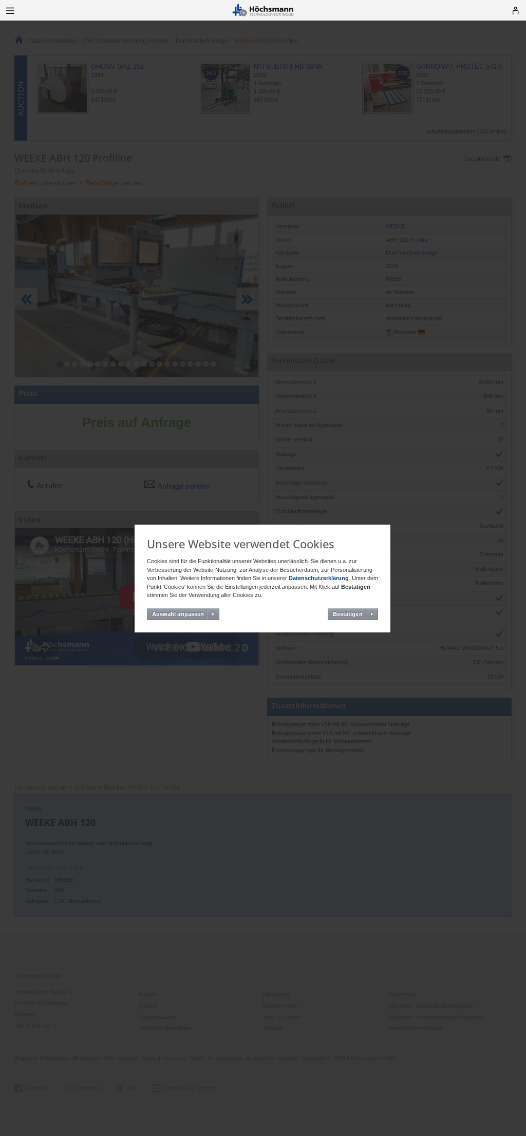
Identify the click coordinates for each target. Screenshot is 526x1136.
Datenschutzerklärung (319, 578)
